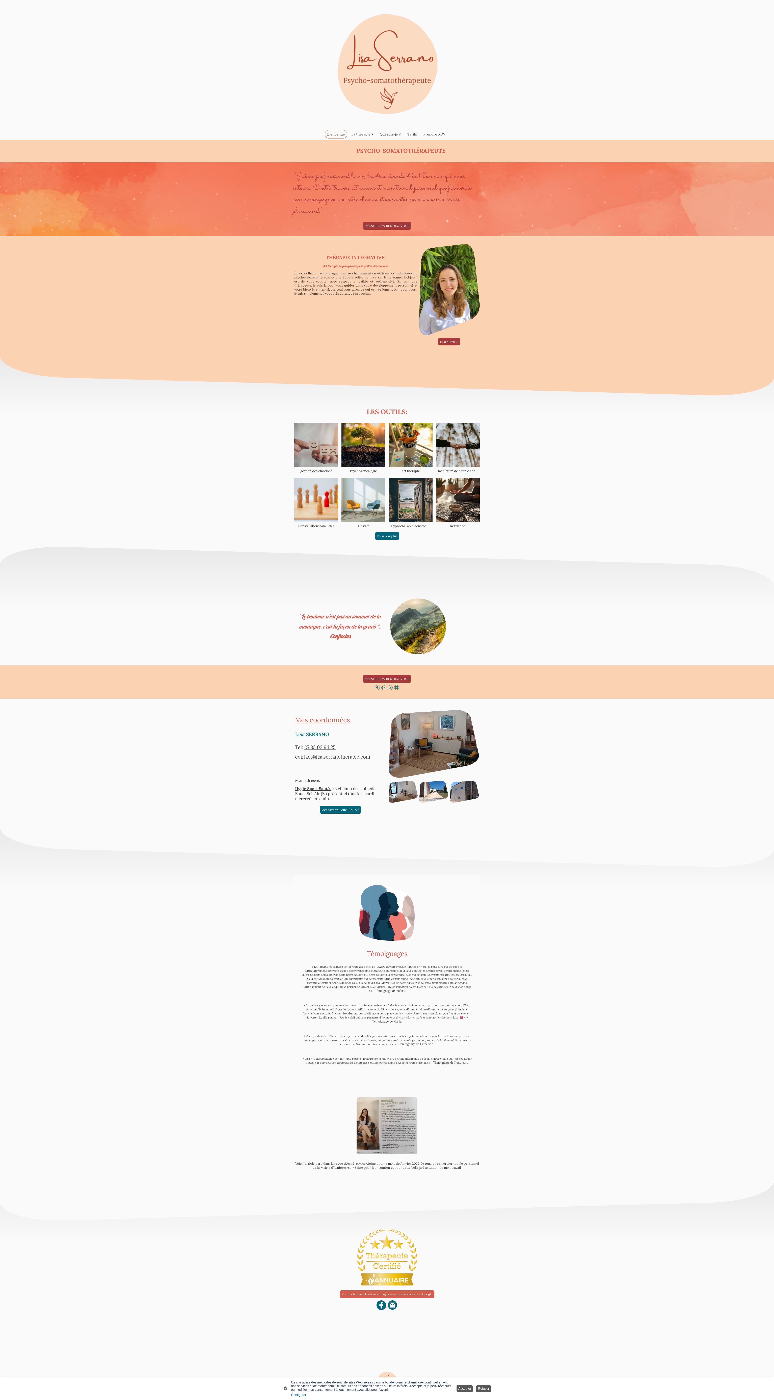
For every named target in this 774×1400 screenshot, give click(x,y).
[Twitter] (390, 687)
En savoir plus (387, 536)
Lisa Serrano (449, 342)
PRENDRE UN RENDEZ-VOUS (387, 226)
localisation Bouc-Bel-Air (340, 810)
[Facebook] (377, 687)
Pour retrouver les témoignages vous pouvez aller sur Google (387, 1294)
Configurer (298, 1395)
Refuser (483, 1388)
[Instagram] (383, 687)
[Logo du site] (386, 64)
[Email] (396, 687)
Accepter (464, 1388)
